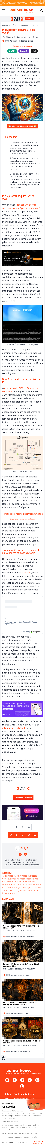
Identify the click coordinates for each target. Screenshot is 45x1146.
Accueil (5, 25)
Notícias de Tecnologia (28, 25)
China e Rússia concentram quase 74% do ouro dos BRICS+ (22, 1042)
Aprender (13, 41)
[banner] (22, 258)
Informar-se (15, 937)
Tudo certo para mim (37, 1142)
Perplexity (23, 51)
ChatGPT (12, 51)
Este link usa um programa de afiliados (22, 519)
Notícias (13, 25)
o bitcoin (26, 572)
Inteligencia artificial (25, 41)
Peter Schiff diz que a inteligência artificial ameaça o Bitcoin (21, 965)
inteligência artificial (13, 728)
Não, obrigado (7, 1142)
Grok (34, 51)
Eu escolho (22, 1142)
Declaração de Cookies (29, 1133)
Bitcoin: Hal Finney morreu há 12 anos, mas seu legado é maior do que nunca (20, 1004)
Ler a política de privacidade (11, 1133)
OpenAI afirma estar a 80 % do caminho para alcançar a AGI (21, 927)
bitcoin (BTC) (24, 975)
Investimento (25, 1052)
